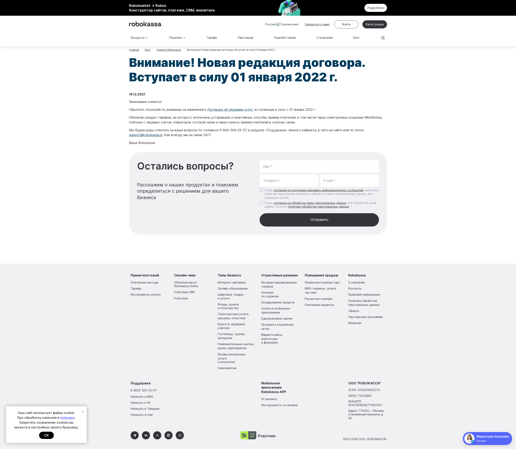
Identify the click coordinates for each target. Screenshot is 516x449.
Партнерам (245, 37)
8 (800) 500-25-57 (144, 390)
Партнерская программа (365, 317)
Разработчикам (285, 37)
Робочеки (181, 298)
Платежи (270, 294)
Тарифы (211, 37)
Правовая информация (364, 294)
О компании (324, 37)
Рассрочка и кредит (319, 298)
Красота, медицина (231, 325)
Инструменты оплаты (146, 294)
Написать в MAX (142, 396)
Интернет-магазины (232, 282)
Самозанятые (227, 368)
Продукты (138, 37)
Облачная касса (186, 284)
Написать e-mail (142, 414)
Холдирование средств (277, 302)
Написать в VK (141, 402)
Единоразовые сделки (276, 318)
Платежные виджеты (319, 304)
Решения (175, 37)
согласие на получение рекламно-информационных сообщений (318, 190)
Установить (269, 399)
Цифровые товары (230, 296)
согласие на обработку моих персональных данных (310, 203)
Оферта (353, 310)
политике (67, 418)
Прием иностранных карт (322, 282)
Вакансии (354, 323)
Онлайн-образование (233, 288)
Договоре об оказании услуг (230, 110)
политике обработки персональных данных (318, 206)
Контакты (354, 288)
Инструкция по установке (279, 405)
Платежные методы (144, 282)
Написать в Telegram (145, 408)
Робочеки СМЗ (184, 292)
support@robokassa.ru (145, 135)
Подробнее (376, 7)
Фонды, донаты (228, 306)
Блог (356, 37)
